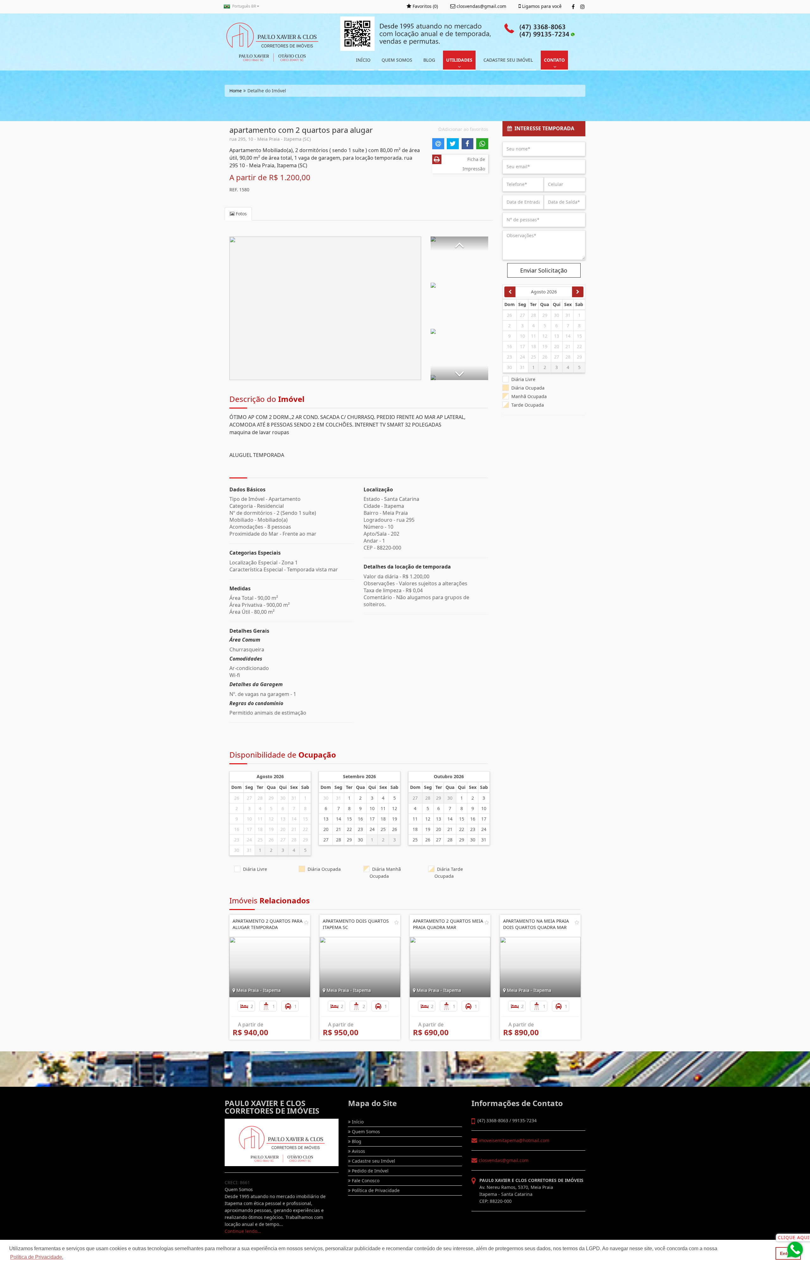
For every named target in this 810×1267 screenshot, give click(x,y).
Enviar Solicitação (543, 270)
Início (357, 1122)
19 (271, 829)
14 (293, 819)
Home (235, 91)
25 (260, 840)
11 (260, 819)
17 (249, 829)
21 (293, 829)
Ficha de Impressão (474, 164)
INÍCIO (363, 60)
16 (236, 829)
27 (249, 798)
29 (271, 798)
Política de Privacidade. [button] (36, 1257)
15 (305, 819)
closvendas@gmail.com (503, 1160)
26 (236, 798)
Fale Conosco (365, 1181)
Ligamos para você (541, 6)
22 (305, 829)
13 (282, 819)
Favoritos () (424, 6)
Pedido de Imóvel (370, 1171)
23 (236, 840)
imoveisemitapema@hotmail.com (514, 1140)
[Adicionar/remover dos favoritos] (306, 922)
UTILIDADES (459, 60)
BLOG (429, 60)
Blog (356, 1141)
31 (293, 798)
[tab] (544, 128)
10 (249, 819)
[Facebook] (573, 6)
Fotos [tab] (240, 214)
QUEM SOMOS (397, 60)
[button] (459, 244)
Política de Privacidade (375, 1190)
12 (271, 819)
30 (282, 798)
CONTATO (554, 60)
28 (260, 798)
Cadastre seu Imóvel (373, 1161)
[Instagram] (582, 6)
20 (282, 829)
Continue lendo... (243, 1231)
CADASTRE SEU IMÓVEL (508, 60)
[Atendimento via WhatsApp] (796, 1250)
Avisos (358, 1151)
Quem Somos (365, 1132)
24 (249, 840)
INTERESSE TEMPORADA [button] (543, 128)
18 (260, 829)
